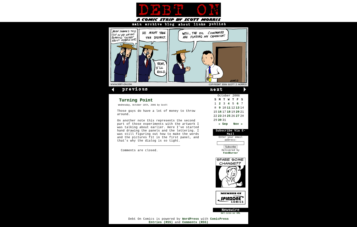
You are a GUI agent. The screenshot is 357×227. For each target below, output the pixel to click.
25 (229, 116)
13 (237, 107)
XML (238, 213)
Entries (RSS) (161, 222)
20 (237, 112)
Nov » (238, 124)
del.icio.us (228, 213)
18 (229, 112)
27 (237, 116)
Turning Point (136, 100)
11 (229, 107)
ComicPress (219, 219)
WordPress (190, 219)
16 (220, 112)
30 (220, 120)
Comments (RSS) (195, 222)
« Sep (223, 124)
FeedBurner (230, 153)
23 (220, 116)
